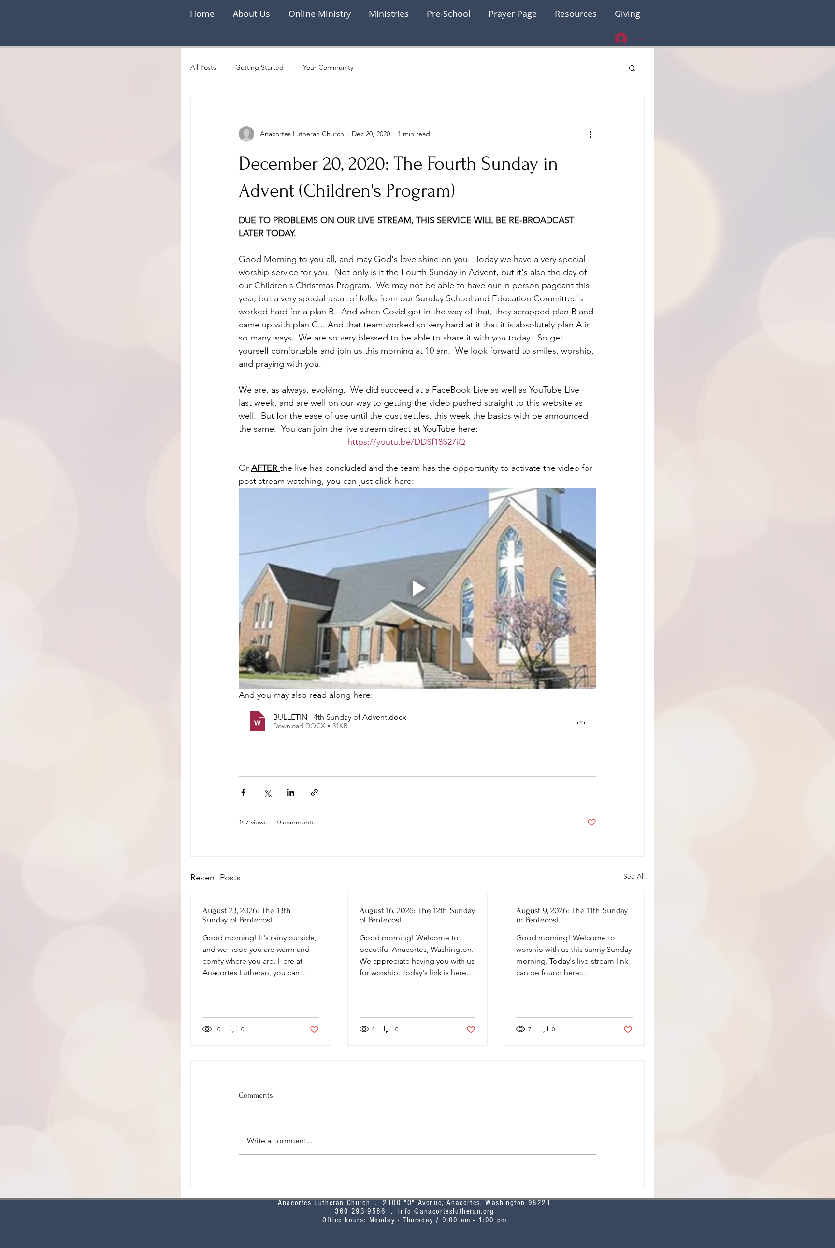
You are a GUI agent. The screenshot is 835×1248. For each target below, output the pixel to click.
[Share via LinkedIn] (290, 792)
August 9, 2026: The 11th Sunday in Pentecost (572, 915)
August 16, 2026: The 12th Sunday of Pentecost (417, 915)
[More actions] (590, 134)
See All (634, 876)
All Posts (203, 67)
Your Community (328, 67)
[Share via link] (314, 792)
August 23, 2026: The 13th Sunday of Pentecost (246, 915)
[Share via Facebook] (243, 792)
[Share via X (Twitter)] (267, 792)
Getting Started (259, 67)
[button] (389, 9)
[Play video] (417, 588)
